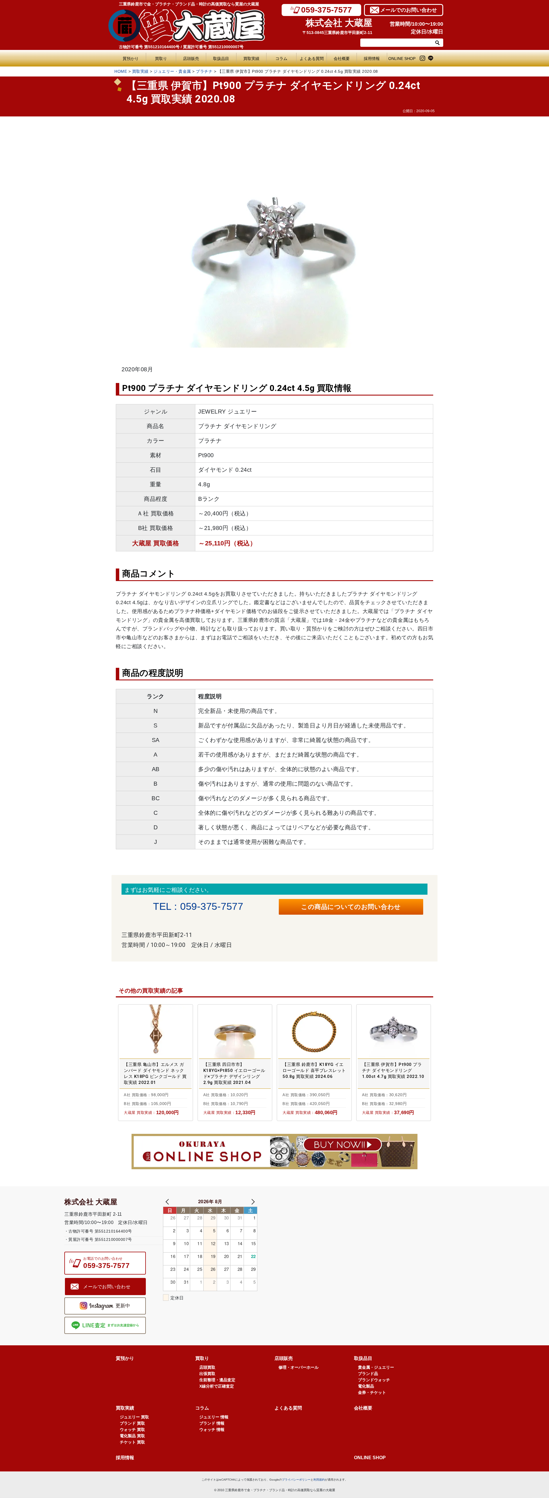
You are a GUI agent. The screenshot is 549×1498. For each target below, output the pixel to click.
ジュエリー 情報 (213, 1417)
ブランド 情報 (211, 1423)
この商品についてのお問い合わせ (351, 906)
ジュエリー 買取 (134, 1417)
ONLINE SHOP (401, 58)
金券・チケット (372, 1392)
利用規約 (319, 1479)
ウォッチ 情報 (211, 1430)
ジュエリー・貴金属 (172, 71)
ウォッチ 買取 (132, 1430)
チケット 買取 (132, 1442)
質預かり (131, 58)
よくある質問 (313, 58)
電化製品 (366, 1386)
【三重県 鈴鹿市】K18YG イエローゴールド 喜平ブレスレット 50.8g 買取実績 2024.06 (314, 1070)
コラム (281, 58)
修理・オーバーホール (299, 1367)
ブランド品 (368, 1374)
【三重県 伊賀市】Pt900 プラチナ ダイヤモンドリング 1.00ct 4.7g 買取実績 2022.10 (393, 1070)
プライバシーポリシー (296, 1479)
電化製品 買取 (132, 1436)
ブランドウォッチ (374, 1380)
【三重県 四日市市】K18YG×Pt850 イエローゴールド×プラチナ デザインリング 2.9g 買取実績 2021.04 (234, 1073)
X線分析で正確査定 (216, 1386)
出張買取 (207, 1374)
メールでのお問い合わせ (408, 10)
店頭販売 (191, 58)
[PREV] (168, 1201)
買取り (161, 58)
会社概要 (342, 58)
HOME (120, 71)
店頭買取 (207, 1367)
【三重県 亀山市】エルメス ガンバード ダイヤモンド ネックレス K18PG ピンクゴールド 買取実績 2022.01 (155, 1073)
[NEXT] (251, 1201)
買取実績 (251, 58)
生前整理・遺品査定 (217, 1380)
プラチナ (204, 71)
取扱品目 (221, 58)
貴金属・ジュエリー (376, 1367)
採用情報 (372, 58)
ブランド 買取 (132, 1423)
